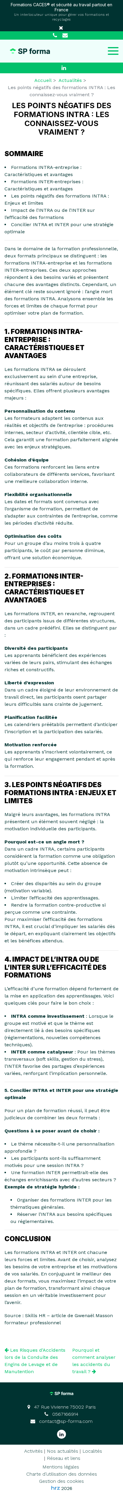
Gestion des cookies (61, 1481)
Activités (33, 1451)
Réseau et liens (63, 1458)
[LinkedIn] (63, 68)
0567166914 (65, 1414)
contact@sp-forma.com (65, 1421)
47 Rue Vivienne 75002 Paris (64, 1407)
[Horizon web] (55, 1488)
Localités (92, 1451)
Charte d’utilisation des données (61, 1474)
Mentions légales (60, 1467)
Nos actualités (62, 1451)
